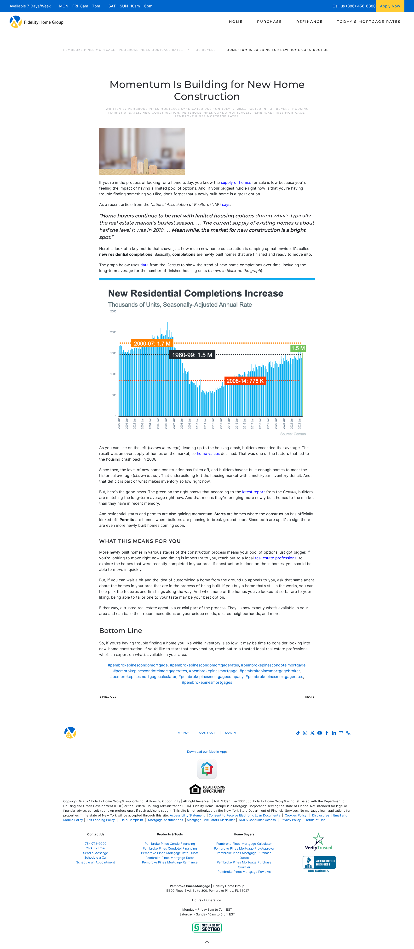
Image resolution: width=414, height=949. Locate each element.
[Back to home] (36, 21)
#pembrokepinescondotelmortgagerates (150, 670)
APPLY (183, 732)
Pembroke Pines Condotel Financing (170, 848)
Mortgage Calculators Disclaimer (211, 820)
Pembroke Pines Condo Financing (170, 843)
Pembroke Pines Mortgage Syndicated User (171, 108)
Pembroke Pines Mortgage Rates (206, 116)
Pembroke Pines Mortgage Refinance (170, 862)
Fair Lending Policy (101, 820)
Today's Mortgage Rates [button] (369, 21)
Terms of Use (316, 820)
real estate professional (276, 558)
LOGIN (230, 732)
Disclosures (320, 815)
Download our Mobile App (206, 751)
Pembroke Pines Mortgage (279, 112)
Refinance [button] (309, 21)
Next (308, 696)
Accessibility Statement (187, 815)
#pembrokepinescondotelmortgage (273, 665)
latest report (253, 491)
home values (208, 453)
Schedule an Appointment (95, 862)
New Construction (161, 112)
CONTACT (207, 732)
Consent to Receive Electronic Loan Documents (244, 815)
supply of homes (236, 182)
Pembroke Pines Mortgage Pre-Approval (244, 848)
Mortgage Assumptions (165, 820)
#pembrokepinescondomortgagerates (204, 665)
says (226, 204)
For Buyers (279, 108)
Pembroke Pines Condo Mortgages (216, 112)
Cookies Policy (296, 815)
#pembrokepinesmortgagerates (274, 676)
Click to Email (95, 848)
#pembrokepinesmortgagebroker (270, 670)
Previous (109, 696)
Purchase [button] (269, 21)
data (144, 264)
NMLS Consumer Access (257, 820)
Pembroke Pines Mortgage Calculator (244, 843)
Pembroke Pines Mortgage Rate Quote (170, 853)
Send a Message (95, 853)
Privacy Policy (291, 820)
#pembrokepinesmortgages (207, 682)
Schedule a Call (95, 857)
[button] (207, 941)
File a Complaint (132, 820)
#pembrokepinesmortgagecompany (210, 676)
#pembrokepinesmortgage (213, 670)
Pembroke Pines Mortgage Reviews (244, 872)
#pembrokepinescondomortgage (138, 665)
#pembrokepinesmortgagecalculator (143, 676)
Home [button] (236, 21)
